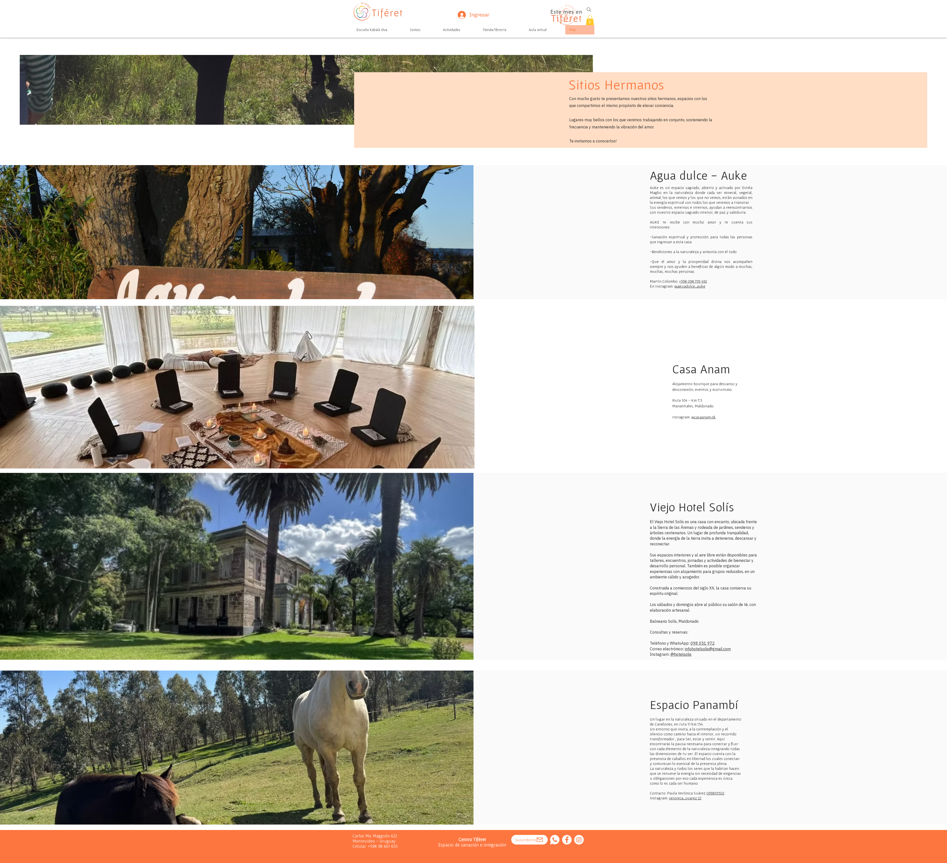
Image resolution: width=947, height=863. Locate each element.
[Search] (589, 9)
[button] (590, 20)
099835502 (715, 793)
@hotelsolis (681, 654)
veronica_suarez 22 (685, 798)
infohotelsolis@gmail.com (708, 648)
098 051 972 (703, 643)
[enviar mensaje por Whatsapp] (555, 840)
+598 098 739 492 (693, 281)
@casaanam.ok (703, 417)
